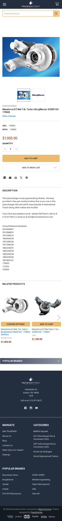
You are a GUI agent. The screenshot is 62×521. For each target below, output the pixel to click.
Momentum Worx (10, 475)
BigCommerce (45, 509)
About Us (6, 436)
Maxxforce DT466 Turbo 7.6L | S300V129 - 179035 (45, 330)
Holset (5, 489)
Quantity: (7, 143)
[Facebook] (4, 177)
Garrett (5, 484)
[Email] (10, 177)
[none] (31, 57)
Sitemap (6, 454)
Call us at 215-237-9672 (31, 400)
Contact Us (7, 445)
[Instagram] (31, 408)
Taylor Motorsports (41, 484)
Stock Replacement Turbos (45, 456)
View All (35, 493)
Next (59, 318)
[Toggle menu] (4, 4)
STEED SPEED (38, 475)
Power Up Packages (42, 451)
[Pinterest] (26, 177)
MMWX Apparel (40, 431)
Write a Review (9, 116)
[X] (21, 177)
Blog (4, 440)
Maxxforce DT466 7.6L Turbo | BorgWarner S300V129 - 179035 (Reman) (15, 332)
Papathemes (36, 512)
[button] (31, 167)
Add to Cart (46, 324)
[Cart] (57, 4)
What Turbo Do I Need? (13, 450)
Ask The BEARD (9, 431)
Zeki (34, 489)
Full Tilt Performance (11, 493)
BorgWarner (7, 479)
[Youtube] (36, 408)
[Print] (15, 177)
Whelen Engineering (41, 479)
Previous (3, 318)
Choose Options (15, 324)
